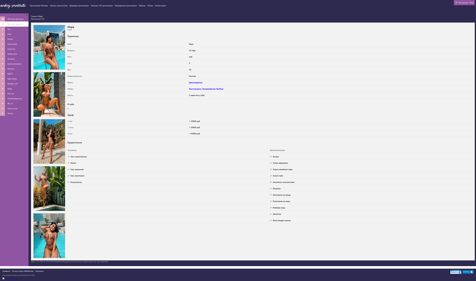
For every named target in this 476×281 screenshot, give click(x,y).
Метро (150, 5)
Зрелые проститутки (59, 5)
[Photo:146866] (49, 188)
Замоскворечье (195, 82)
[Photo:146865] (49, 141)
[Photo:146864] (49, 94)
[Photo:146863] (49, 47)
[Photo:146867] (49, 235)
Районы (142, 5)
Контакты (39, 271)
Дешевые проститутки (79, 5)
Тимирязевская (208, 89)
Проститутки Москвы (39, 5)
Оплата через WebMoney (22, 271)
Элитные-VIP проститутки (102, 5)
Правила (6, 271)
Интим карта (160, 5)
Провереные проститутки (126, 5)
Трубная (219, 89)
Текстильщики (195, 89)
